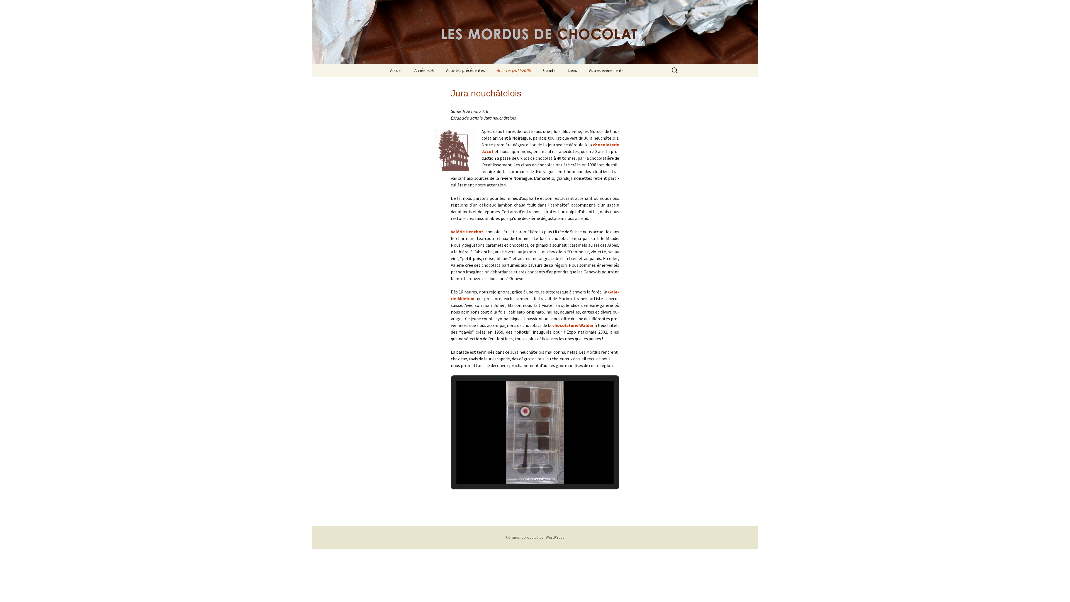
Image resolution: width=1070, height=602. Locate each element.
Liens (572, 70)
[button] (522, 469)
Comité (549, 70)
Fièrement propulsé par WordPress (535, 537)
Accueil (396, 70)
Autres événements (606, 70)
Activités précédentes (465, 70)
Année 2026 (424, 70)
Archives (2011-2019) (514, 70)
